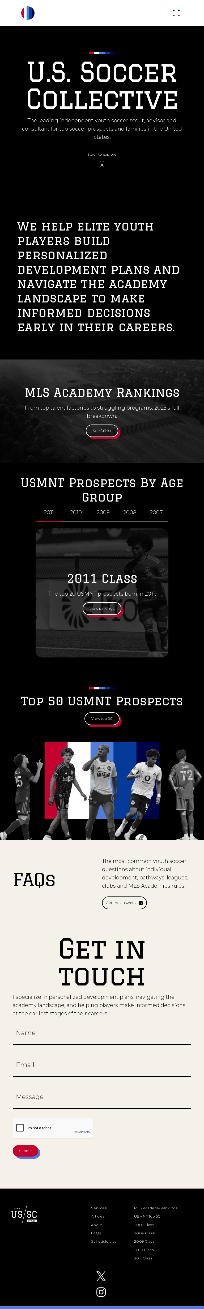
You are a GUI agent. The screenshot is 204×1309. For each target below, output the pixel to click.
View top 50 (101, 718)
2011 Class (143, 1258)
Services (99, 1208)
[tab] (49, 513)
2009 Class (144, 1241)
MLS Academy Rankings (155, 1208)
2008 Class (144, 1233)
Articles (97, 1216)
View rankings (102, 608)
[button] (176, 12)
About (96, 1225)
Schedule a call (104, 1241)
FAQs (96, 1233)
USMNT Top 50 (147, 1216)
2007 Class (144, 1225)
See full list (102, 431)
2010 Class (143, 1250)
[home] (35, 13)
